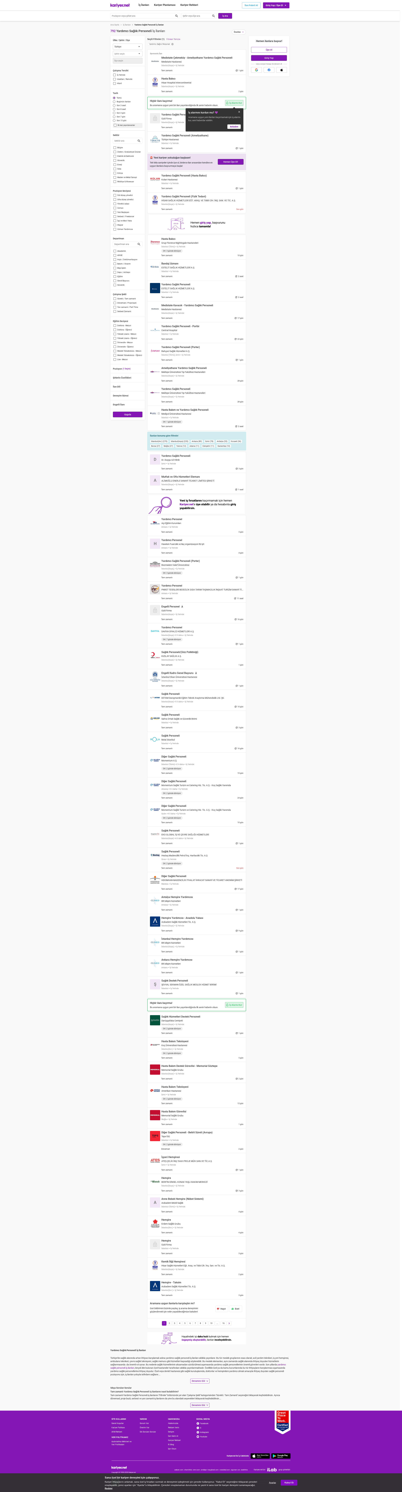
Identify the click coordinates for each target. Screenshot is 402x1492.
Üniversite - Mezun (125, 342)
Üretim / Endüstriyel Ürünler (129, 152)
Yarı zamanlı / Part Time (127, 307)
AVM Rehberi (116, 1432)
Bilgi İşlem (121, 268)
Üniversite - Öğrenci (125, 347)
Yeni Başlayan (123, 212)
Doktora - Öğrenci (124, 330)
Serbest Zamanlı (124, 311)
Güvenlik (121, 160)
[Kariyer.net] (123, 1467)
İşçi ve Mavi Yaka (124, 221)
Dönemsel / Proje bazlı (126, 303)
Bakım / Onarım (124, 264)
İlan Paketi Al (251, 5)
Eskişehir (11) (208, 446)
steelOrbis (244, 1470)
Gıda (119, 169)
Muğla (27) (168, 446)
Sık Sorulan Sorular (148, 1432)
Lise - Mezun (122, 359)
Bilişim (120, 148)
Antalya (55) (222, 441)
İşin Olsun (172, 1449)
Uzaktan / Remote (124, 79)
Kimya (120, 173)
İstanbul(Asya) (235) (179, 441)
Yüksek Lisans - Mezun (126, 334)
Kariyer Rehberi (174, 1440)
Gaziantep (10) (223, 446)
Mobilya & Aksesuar (125, 182)
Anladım (234, 126)
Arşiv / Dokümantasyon (127, 259)
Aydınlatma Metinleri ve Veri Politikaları (121, 1443)
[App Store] (260, 1456)
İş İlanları (144, 4)
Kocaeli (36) (236, 441)
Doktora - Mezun (124, 325)
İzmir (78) (209, 441)
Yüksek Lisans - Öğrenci (127, 338)
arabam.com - (179, 1470)
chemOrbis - (188, 1470)
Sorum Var (144, 1423)
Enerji (119, 165)
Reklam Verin (173, 1427)
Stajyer (120, 225)
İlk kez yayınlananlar (126, 125)
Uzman (120, 208)
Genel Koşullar (117, 1423)
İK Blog (171, 1444)
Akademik (121, 251)
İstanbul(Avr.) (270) (159, 441)
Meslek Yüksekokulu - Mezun (129, 351)
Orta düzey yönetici (125, 199)
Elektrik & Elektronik (125, 156)
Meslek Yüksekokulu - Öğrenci (129, 355)
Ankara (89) (197, 441)
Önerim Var (144, 1427)
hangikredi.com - (214, 1470)
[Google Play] (281, 1456)
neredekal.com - (225, 1470)
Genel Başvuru (123, 281)
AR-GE (119, 255)
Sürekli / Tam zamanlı (126, 299)
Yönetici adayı (123, 204)
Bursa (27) (155, 446)
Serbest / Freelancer (125, 216)
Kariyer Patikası (118, 1427)
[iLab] (272, 1469)
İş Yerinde (121, 75)
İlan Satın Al (173, 1436)
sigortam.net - (236, 1470)
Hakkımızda (173, 1423)
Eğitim (120, 276)
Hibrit (119, 83)
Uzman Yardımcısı (125, 229)
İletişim (171, 1432)
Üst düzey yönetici (125, 195)
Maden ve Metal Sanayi (127, 177)
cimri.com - (197, 1470)
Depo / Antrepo (123, 272)
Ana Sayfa (114, 25)
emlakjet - (204, 1470)
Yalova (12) (181, 446)
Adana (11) (194, 446)
